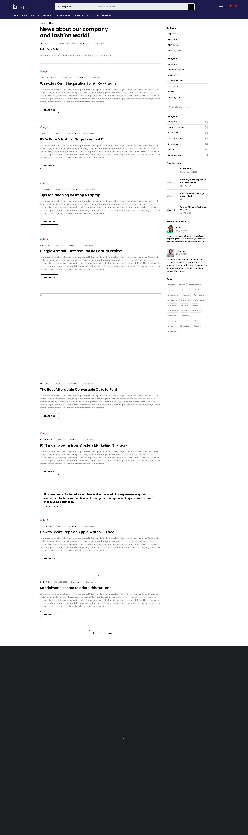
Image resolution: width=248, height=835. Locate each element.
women (173, 331)
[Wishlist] (229, 6)
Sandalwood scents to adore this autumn (76, 588)
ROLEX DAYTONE (45, 15)
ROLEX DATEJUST (82, 15)
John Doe (180, 251)
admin (85, 43)
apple (172, 284)
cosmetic (174, 295)
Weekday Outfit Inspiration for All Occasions (78, 83)
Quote (47, 506)
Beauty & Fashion (48, 77)
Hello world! (50, 49)
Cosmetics (45, 133)
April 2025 (172, 39)
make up (174, 310)
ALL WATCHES (28, 15)
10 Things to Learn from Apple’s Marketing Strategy (83, 445)
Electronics (46, 189)
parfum (196, 310)
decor (186, 295)
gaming (200, 300)
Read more (49, 110)
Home (42, 23)
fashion (173, 300)
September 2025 (175, 34)
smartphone (175, 321)
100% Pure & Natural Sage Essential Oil (72, 139)
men (185, 310)
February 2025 (174, 50)
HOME (15, 15)
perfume (173, 315)
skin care (187, 315)
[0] (234, 6)
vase (197, 326)
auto (183, 284)
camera (173, 290)
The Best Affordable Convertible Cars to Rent (78, 389)
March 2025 (173, 45)
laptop (185, 305)
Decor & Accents (176, 80)
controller (196, 290)
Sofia (178, 227)
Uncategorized (47, 43)
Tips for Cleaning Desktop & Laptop (70, 195)
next (111, 633)
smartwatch (192, 321)
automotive (196, 284)
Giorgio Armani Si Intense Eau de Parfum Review (81, 251)
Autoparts (45, 384)
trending (185, 326)
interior (173, 305)
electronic (199, 295)
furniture (187, 300)
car (184, 290)
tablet (172, 326)
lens (196, 305)
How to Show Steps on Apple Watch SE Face (77, 532)
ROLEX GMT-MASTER (103, 15)
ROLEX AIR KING (64, 15)
